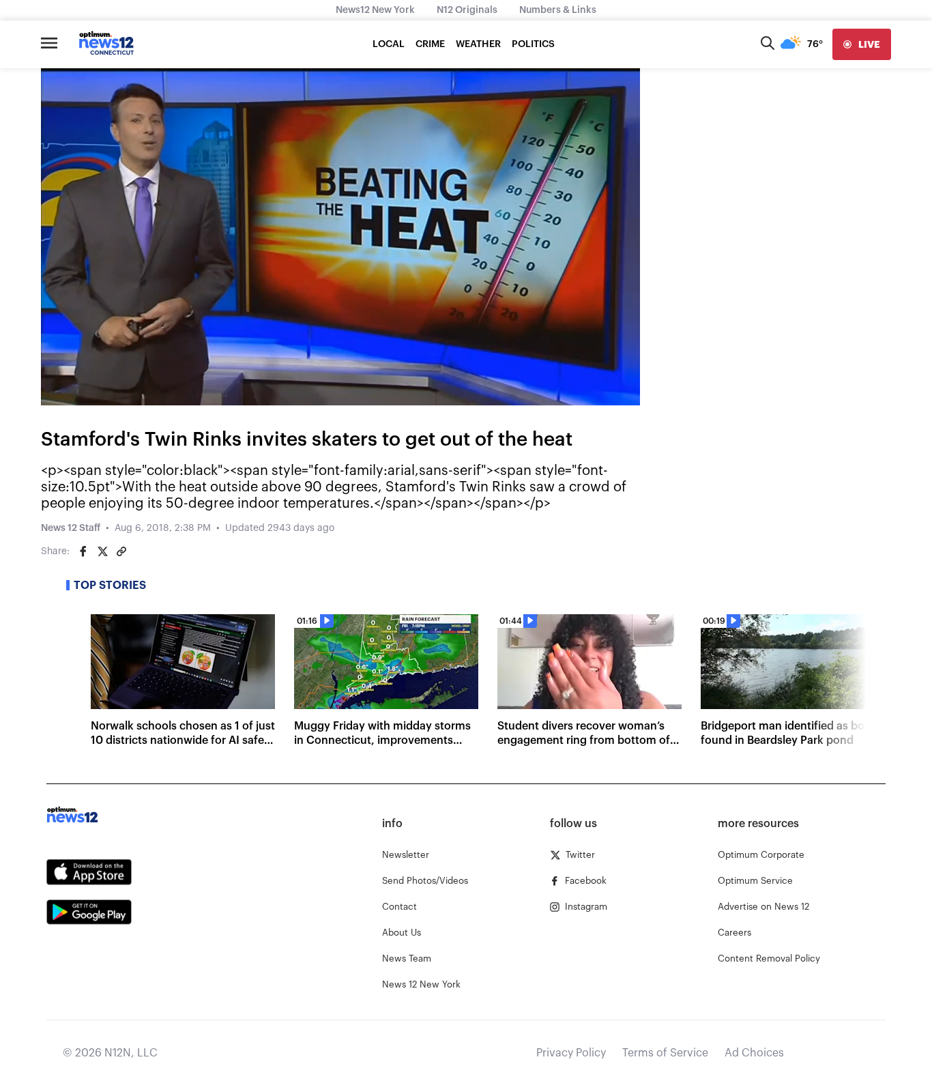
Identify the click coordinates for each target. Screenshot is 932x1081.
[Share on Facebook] (83, 551)
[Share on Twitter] (102, 551)
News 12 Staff (70, 528)
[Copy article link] (121, 551)
